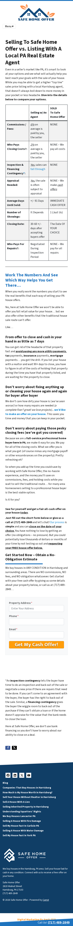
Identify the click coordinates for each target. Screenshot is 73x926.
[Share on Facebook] (7, 748)
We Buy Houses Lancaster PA (19, 816)
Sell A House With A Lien (16, 802)
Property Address (20, 603)
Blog (5, 783)
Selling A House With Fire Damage (22, 821)
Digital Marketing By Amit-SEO (36, 920)
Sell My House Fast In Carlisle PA (21, 825)
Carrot (46, 900)
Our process (57, 522)
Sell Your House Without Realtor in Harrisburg (29, 797)
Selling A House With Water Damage (23, 830)
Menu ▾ (9, 26)
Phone (14, 616)
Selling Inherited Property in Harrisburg (26, 806)
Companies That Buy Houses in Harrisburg (27, 787)
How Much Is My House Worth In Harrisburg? (27, 792)
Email (13, 629)
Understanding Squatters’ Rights (22, 811)
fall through (37, 169)
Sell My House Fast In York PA (19, 835)
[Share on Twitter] (14, 748)
